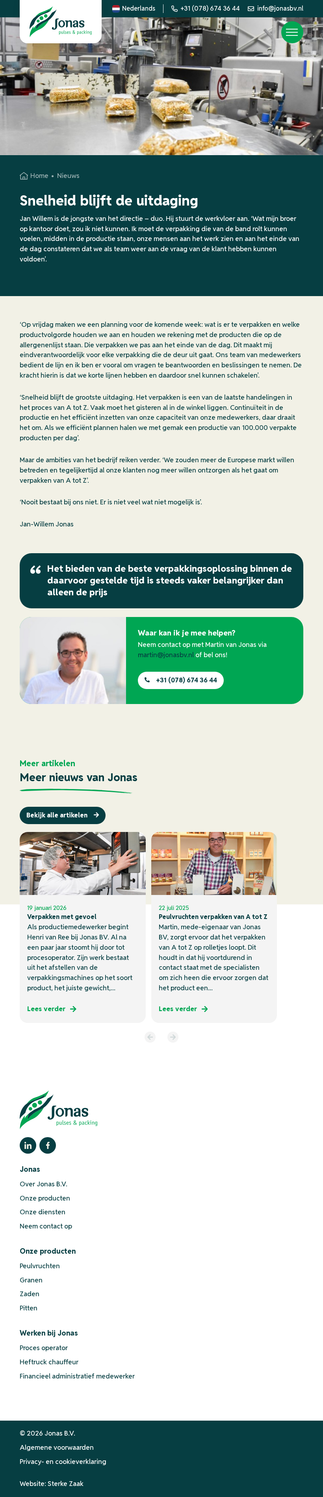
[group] (83, 927)
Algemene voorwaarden (57, 1447)
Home (39, 175)
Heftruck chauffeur (49, 1362)
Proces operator (44, 1347)
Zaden (29, 1293)
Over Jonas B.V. (43, 1184)
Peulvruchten (40, 1266)
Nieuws (68, 175)
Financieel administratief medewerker (77, 1376)
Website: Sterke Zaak (52, 1483)
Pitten (28, 1308)
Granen (31, 1280)
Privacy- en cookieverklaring (63, 1461)
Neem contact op (46, 1226)
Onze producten (45, 1198)
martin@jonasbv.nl (166, 654)
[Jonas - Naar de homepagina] (61, 21)
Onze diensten (42, 1212)
